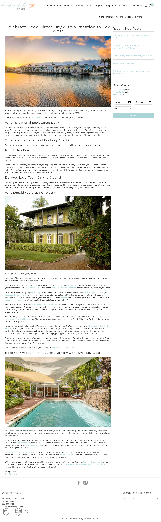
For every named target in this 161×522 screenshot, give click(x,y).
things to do (71, 285)
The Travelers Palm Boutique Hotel (20, 452)
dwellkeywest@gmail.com (13, 506)
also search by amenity (92, 462)
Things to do (118, 92)
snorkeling (35, 292)
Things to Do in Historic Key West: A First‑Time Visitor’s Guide (128, 46)
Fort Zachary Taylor (14, 300)
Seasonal (117, 94)
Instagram (85, 482)
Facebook (78, 482)
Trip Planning (11, 474)
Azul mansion (24, 443)
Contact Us (137, 6)
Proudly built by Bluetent (80, 519)
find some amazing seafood (64, 288)
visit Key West (37, 117)
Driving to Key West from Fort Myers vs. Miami (133, 55)
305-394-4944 (8, 504)
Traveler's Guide (83, 6)
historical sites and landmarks (43, 304)
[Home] (17, 5)
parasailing (89, 292)
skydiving (101, 292)
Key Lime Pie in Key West (124, 63)
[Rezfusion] (26, 512)
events (59, 285)
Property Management (105, 6)
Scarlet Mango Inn (34, 445)
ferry (51, 297)
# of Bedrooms (106, 17)
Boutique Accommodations (59, 6)
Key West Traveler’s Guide (63, 347)
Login (64, 519)
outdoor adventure (33, 288)
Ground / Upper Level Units (129, 17)
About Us (123, 6)
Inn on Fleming (66, 455)
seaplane (65, 297)
